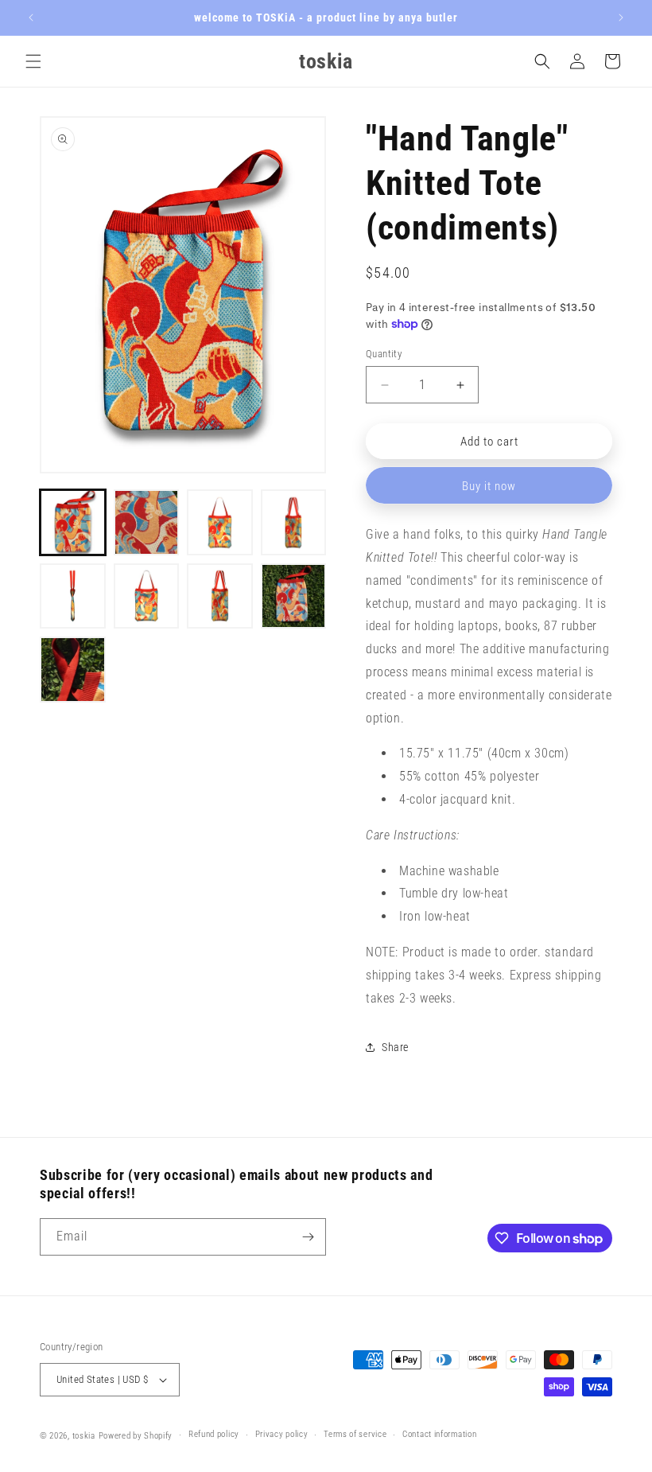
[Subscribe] (307, 1237)
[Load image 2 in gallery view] (147, 522)
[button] (33, 61)
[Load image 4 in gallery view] (294, 522)
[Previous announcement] (31, 17)
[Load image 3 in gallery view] (220, 522)
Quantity (384, 354)
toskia (83, 1436)
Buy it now (489, 486)
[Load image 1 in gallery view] (73, 522)
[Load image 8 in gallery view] (294, 596)
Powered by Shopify (136, 1436)
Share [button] (395, 1047)
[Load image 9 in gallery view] (73, 670)
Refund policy (213, 1434)
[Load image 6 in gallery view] (147, 596)
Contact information (439, 1434)
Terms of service (355, 1434)
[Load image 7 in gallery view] (220, 596)
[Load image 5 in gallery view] (73, 596)
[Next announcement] (620, 17)
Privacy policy (282, 1434)
